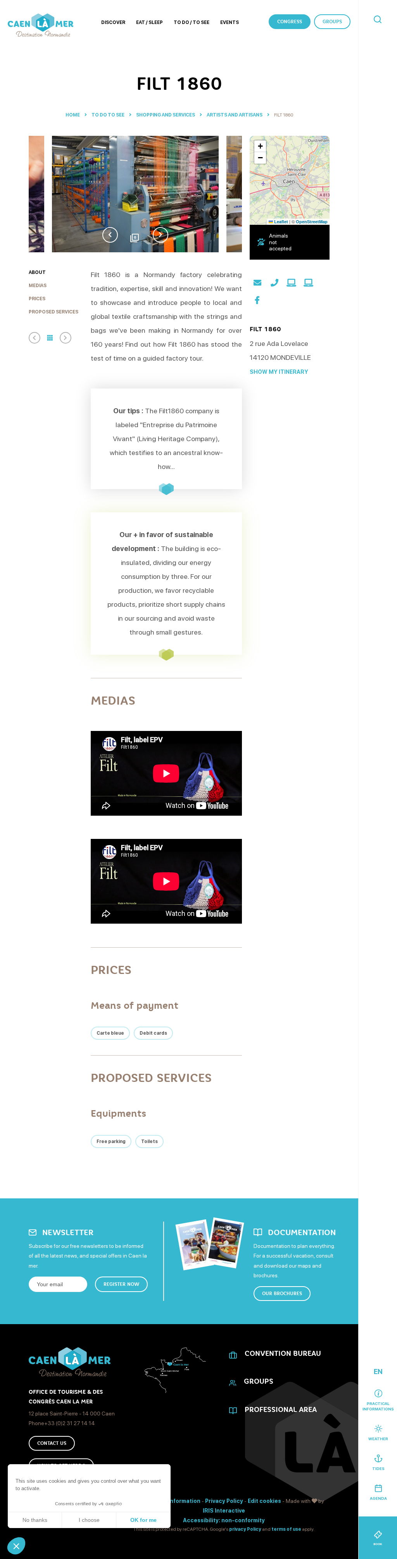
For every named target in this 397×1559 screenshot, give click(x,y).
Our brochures (282, 1293)
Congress (289, 21)
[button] (16, 1546)
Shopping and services (166, 115)
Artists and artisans (235, 115)
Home (73, 115)
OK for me (143, 1520)
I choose (89, 1520)
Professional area (281, 1409)
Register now (121, 1284)
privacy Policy (245, 1529)
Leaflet (280, 221)
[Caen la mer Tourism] (40, 25)
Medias (38, 285)
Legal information (176, 1501)
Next (160, 235)
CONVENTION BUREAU (283, 1353)
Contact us (51, 1443)
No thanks (34, 1520)
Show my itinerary (279, 372)
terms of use (286, 1529)
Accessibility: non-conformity (224, 1520)
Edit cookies (264, 1501)
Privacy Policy (224, 1501)
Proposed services (53, 312)
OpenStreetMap (312, 221)
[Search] (377, 19)
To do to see (108, 115)
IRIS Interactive (224, 1511)
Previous (110, 235)
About (37, 272)
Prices (37, 298)
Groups (332, 21)
